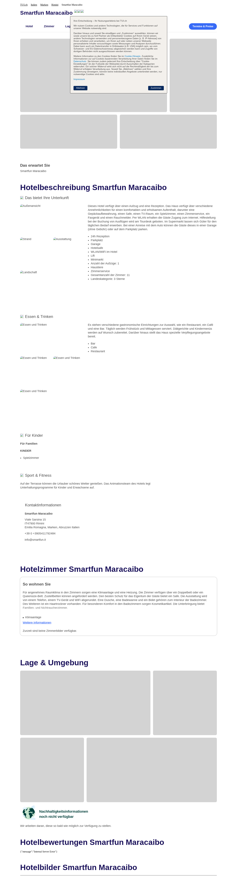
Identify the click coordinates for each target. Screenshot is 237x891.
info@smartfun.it (35, 539)
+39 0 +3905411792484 (40, 533)
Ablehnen (80, 88)
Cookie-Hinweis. (132, 56)
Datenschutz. (80, 61)
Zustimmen (156, 88)
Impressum (79, 79)
